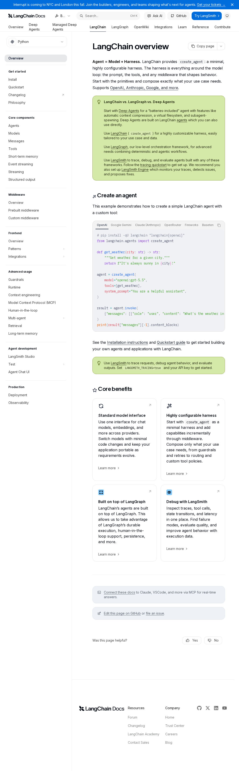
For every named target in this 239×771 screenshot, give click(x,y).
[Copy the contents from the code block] (219, 225)
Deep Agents (34, 27)
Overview (15, 27)
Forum (132, 717)
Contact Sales (138, 742)
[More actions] (221, 46)
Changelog (136, 726)
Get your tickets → (211, 5)
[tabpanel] (158, 280)
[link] (124, 439)
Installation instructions (127, 342)
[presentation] (153, 225)
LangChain (98, 27)
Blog (168, 742)
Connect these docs (119, 592)
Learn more (107, 468)
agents (182, 120)
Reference (200, 27)
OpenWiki (141, 27)
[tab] (102, 225)
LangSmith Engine (135, 169)
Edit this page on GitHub (122, 613)
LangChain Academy (143, 734)
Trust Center (174, 726)
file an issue (155, 613)
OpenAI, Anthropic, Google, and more (144, 87)
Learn (182, 27)
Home (169, 717)
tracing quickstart (153, 165)
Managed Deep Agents (65, 27)
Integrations (163, 27)
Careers (171, 734)
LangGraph (120, 27)
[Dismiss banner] (232, 5)
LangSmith (119, 160)
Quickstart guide (171, 342)
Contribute (222, 27)
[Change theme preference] (227, 15)
